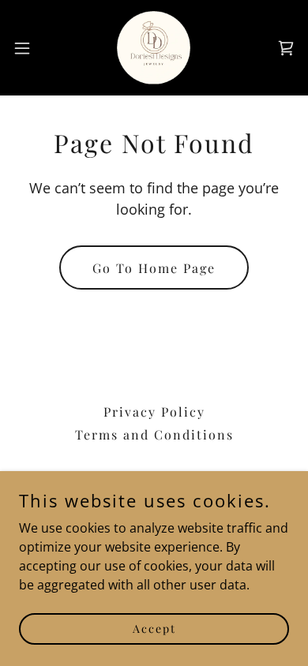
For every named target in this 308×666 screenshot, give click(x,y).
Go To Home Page (154, 268)
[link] (153, 47)
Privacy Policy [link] (154, 411)
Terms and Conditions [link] (154, 434)
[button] (28, 48)
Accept (154, 628)
